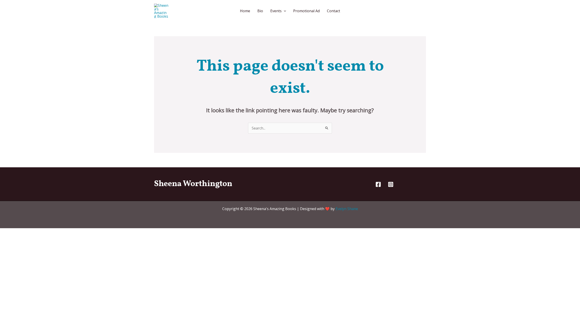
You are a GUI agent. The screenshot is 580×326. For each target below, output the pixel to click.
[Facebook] (378, 184)
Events (276, 10)
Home (245, 10)
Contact (333, 10)
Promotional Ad (306, 10)
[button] (284, 11)
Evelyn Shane (347, 208)
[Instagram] (391, 184)
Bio (260, 10)
